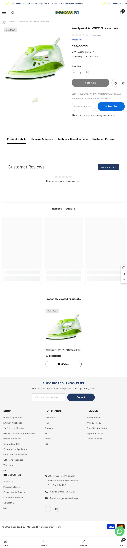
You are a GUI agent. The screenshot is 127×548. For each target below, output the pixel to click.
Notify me (63, 364)
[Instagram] (56, 509)
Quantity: (76, 66)
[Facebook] (48, 509)
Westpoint (77, 39)
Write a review (108, 167)
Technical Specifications (73, 139)
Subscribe (111, 106)
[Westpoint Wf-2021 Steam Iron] (63, 327)
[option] (34, 58)
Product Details (16, 139)
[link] (22, 272)
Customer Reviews (103, 139)
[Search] (13, 13)
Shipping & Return (42, 139)
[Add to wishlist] (115, 83)
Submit (81, 397)
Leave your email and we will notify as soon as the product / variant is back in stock (96, 96)
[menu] (4, 12)
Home (11, 21)
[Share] (122, 83)
